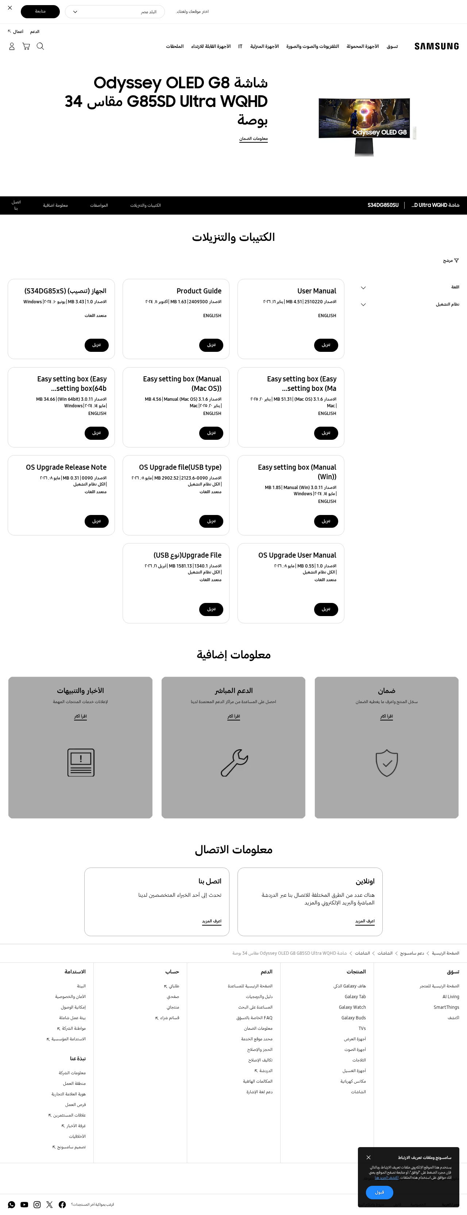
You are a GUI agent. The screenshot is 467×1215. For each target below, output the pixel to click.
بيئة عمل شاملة (72, 1017)
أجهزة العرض (355, 1039)
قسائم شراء (169, 1017)
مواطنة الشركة (73, 1028)
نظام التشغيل (447, 305)
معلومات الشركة (72, 1073)
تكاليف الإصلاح (260, 1060)
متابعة (40, 11)
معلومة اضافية (55, 205)
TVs (362, 1028)
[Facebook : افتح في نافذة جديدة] (62, 1204)
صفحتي (173, 996)
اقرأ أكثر (386, 716)
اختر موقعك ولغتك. (192, 11)
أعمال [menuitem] (18, 31)
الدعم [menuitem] (34, 31)
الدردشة (265, 1070)
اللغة (455, 288)
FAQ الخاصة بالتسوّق (254, 1017)
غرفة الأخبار (75, 1126)
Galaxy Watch (352, 1007)
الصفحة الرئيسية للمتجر (439, 986)
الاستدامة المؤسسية (68, 1039)
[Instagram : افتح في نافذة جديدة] (37, 1204)
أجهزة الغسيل (354, 1070)
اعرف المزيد (365, 921)
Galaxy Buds (353, 1017)
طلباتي (173, 986)
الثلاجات (359, 1060)
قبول (379, 1192)
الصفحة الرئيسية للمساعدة (250, 986)
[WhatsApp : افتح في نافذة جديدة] (11, 1204)
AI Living (451, 996)
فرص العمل (75, 1104)
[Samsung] (437, 46)
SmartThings (446, 1007)
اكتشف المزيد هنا (386, 1177)
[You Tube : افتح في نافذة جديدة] (24, 1204)
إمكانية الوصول (73, 1007)
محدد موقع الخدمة (257, 1039)
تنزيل (326, 344)
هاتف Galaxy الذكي (349, 986)
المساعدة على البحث (255, 1007)
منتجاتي (173, 1007)
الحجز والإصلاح (260, 1049)
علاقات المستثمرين (69, 1115)
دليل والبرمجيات (259, 996)
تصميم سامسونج (71, 1147)
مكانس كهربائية (353, 1081)
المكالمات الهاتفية (258, 1081)
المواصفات (99, 205)
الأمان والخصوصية (70, 996)
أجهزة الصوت (355, 1049)
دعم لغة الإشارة (260, 1092)
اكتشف (453, 1017)
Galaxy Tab (355, 996)
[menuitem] (392, 46)
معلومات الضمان (253, 138)
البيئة (81, 986)
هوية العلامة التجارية (68, 1094)
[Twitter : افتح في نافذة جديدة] (49, 1204)
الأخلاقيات (77, 1136)
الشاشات (358, 1092)
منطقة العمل (74, 1083)
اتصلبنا (16, 205)
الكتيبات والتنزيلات (145, 205)
